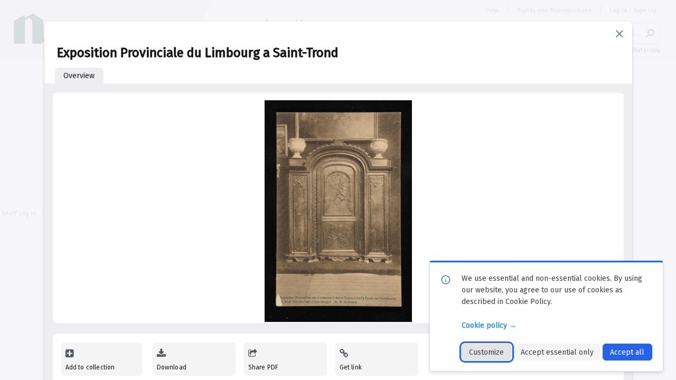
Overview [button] (79, 75)
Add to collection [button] (90, 367)
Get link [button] (351, 367)
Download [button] (171, 367)
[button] (619, 33)
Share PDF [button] (263, 367)
